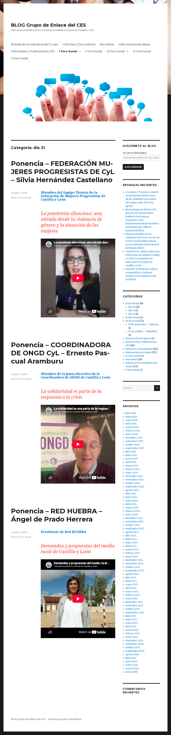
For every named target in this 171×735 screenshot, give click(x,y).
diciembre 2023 (134, 518)
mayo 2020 (131, 665)
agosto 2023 (132, 532)
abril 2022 (130, 588)
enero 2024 (131, 514)
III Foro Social (116, 51)
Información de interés (138, 338)
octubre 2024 (132, 483)
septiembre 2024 (134, 486)
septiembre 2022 (134, 570)
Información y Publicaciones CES (33, 51)
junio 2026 (131, 416)
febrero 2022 (132, 595)
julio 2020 (130, 658)
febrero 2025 (132, 469)
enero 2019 (131, 672)
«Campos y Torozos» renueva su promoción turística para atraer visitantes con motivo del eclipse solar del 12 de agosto (141, 199)
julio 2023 (130, 535)
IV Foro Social (142, 51)
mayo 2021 (131, 623)
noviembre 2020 (134, 644)
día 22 (131, 314)
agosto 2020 (132, 654)
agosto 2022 (132, 574)
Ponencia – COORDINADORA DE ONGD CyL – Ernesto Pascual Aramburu (61, 353)
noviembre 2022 (134, 563)
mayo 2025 (131, 458)
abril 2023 (130, 546)
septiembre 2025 (134, 448)
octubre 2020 (132, 647)
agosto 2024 (132, 490)
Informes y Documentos (79, 44)
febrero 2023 (132, 553)
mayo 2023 (131, 542)
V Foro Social (19, 58)
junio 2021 (131, 619)
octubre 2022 (132, 567)
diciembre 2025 (134, 437)
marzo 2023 (132, 549)
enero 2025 (131, 472)
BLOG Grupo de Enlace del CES (48, 25)
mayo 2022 (131, 584)
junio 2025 (131, 455)
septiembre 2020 (134, 651)
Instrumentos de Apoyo (134, 44)
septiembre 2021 (134, 612)
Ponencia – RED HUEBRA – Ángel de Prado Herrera (56, 515)
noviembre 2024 (134, 479)
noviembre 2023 (134, 521)
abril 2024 (131, 504)
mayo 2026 (131, 420)
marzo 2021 (131, 630)
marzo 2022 (132, 591)
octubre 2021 (132, 609)
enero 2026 (131, 434)
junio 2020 (131, 661)
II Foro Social (93, 51)
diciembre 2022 (134, 560)
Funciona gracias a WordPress (64, 719)
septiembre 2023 (134, 528)
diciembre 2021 (133, 602)
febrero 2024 (132, 511)
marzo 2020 (132, 668)
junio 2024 (131, 497)
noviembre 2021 (134, 605)
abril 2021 (130, 626)
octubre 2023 (132, 525)
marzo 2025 (131, 465)
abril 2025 (130, 462)
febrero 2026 (132, 430)
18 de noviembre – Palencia (143, 324)
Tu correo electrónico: (135, 153)
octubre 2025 (132, 444)
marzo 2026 (132, 427)
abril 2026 (130, 423)
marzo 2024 (132, 507)
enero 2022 (131, 598)
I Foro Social (68, 51)
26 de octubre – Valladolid (142, 331)
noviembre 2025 (134, 441)
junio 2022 (131, 581)
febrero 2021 (132, 633)
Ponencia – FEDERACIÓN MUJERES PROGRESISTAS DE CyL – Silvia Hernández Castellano (62, 171)
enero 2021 (131, 637)
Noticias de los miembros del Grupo (34, 44)
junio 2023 (131, 539)
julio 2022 (130, 577)
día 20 (131, 307)
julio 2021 (130, 616)
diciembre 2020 (134, 640)
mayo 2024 (131, 500)
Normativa (107, 44)
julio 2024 (130, 493)
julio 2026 (130, 413)
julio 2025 (130, 451)
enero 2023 (131, 556)
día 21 (14, 197)
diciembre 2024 (134, 476)
